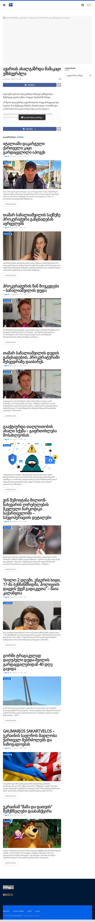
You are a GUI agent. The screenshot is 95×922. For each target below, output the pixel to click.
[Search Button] (83, 4)
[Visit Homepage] (11, 4)
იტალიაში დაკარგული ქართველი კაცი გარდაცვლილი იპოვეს (24, 148)
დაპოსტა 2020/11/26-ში (12, 79)
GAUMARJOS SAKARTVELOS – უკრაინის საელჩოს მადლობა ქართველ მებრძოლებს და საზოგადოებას (30, 737)
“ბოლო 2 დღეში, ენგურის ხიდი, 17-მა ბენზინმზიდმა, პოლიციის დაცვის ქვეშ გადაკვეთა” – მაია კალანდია (32, 586)
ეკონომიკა (8, 603)
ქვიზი (29, 911)
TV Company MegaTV (15, 916)
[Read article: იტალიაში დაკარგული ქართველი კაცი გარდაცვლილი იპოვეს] (32, 174)
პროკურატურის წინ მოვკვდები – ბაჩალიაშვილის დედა (31, 288)
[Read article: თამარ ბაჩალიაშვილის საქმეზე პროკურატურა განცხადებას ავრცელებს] (32, 245)
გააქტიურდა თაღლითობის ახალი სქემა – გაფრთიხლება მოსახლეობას (30, 431)
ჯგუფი (37, 911)
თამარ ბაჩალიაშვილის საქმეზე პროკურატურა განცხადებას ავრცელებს (31, 219)
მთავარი (7, 162)
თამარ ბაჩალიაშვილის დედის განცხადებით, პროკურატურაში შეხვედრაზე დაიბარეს (31, 357)
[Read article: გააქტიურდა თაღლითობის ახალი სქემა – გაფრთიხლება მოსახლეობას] (32, 457)
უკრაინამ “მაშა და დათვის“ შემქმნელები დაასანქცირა (27, 809)
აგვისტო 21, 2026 (17, 156)
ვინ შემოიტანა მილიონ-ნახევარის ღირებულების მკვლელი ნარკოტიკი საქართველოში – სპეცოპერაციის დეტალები (27, 508)
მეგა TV (7, 156)
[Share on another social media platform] (59, 85)
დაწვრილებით (11, 204)
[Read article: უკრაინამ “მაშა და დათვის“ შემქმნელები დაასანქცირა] (32, 833)
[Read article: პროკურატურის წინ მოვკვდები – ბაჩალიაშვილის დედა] (32, 312)
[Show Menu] (4, 4)
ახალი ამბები (18, 911)
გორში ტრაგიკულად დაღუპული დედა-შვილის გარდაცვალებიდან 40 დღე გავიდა (27, 662)
